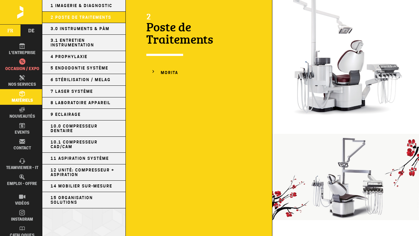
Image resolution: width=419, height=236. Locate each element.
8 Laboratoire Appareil (81, 102)
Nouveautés (22, 116)
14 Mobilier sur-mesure (81, 186)
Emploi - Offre (22, 183)
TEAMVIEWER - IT (22, 167)
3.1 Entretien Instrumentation (72, 42)
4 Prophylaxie (69, 56)
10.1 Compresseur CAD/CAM (74, 144)
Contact (22, 147)
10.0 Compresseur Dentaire (74, 128)
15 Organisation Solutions (72, 200)
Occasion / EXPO (22, 68)
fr (10, 30)
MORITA (169, 72)
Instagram (22, 219)
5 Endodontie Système (79, 68)
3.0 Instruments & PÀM (80, 28)
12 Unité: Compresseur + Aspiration (82, 172)
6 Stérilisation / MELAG (81, 79)
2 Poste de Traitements (81, 17)
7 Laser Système (72, 91)
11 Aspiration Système (80, 158)
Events (22, 132)
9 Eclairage (66, 114)
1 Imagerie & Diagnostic (81, 5)
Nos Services (22, 84)
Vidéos (22, 203)
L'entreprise (22, 52)
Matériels (22, 100)
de (31, 30)
